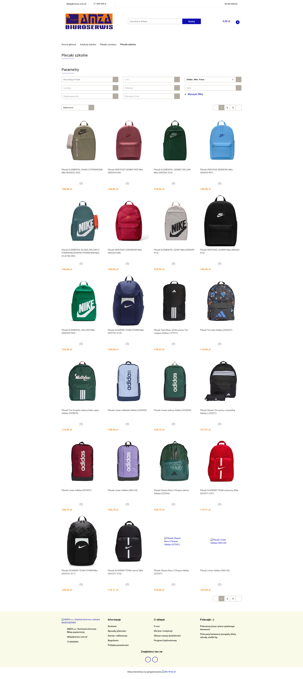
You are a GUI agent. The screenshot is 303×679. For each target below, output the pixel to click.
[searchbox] (88, 88)
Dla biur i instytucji (163, 631)
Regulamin (113, 640)
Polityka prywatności (118, 645)
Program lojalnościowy (165, 640)
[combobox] (151, 79)
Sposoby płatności (117, 631)
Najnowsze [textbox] (68, 107)
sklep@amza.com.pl (77, 637)
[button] (114, 620)
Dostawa (112, 626)
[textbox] (149, 79)
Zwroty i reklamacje (117, 635)
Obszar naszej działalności (167, 635)
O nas (157, 626)
